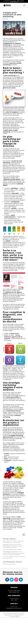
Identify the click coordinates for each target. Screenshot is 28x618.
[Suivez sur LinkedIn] (21, 580)
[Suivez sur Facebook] (7, 580)
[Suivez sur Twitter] (12, 580)
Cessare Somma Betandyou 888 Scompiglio (12, 549)
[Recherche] (23, 534)
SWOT (12, 335)
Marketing (5, 18)
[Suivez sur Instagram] (16, 580)
